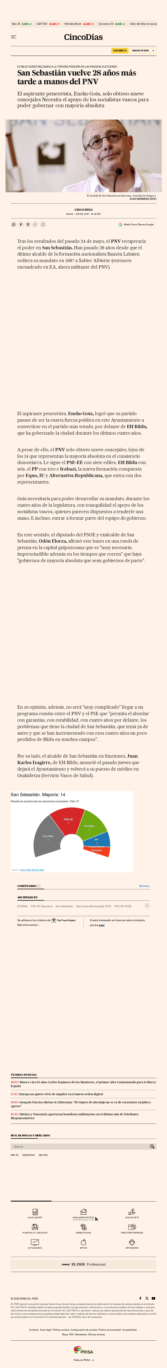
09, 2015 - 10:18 (88, 214)
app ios (83, 1248)
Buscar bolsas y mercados (30, 1135)
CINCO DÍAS (84, 210)
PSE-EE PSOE (123, 906)
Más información (27, 924)
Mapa (65, 1334)
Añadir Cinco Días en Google (139, 224)
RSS (71, 1334)
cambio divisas (83, 1233)
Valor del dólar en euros (143, 24)
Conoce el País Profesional (83, 1264)
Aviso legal (45, 1330)
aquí (101, 925)
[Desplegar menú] (13, 37)
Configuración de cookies (83, 1330)
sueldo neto (132, 1217)
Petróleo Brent (73, 24)
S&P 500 (42, 24)
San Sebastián (64, 906)
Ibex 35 (16, 24)
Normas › (144, 886)
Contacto (34, 1330)
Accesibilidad (129, 1330)
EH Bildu (22, 906)
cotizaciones (35, 1248)
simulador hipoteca (83, 1217)
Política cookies (61, 1330)
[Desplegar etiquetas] (147, 905)
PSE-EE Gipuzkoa (41, 906)
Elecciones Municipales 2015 (93, 906)
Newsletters (81, 1334)
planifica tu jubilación (35, 1233)
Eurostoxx (28, 1155)
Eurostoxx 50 (106, 24)
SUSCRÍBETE (120, 50)
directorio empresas (132, 1233)
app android (132, 1248)
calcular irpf (35, 1217)
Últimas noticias (24, 1074)
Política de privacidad (109, 1330)
